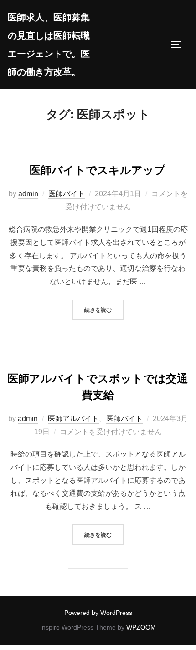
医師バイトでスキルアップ (97, 170)
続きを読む (104, 309)
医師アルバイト (73, 418)
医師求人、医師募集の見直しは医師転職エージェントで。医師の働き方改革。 (49, 44)
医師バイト (66, 194)
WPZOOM (141, 627)
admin (28, 194)
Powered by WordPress (98, 612)
